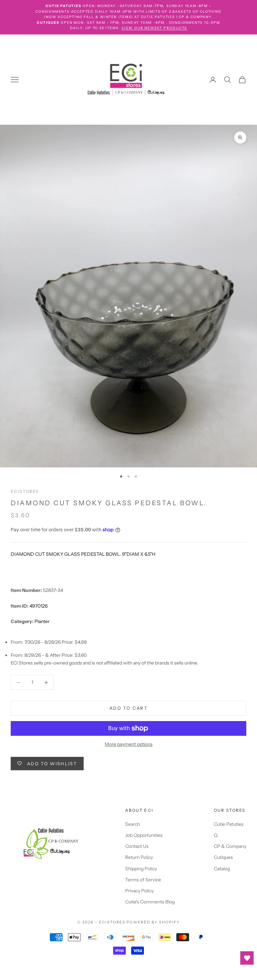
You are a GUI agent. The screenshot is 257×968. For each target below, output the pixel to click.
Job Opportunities (144, 835)
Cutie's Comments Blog (150, 902)
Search (132, 824)
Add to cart (128, 708)
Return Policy (139, 857)
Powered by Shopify (153, 922)
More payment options (129, 744)
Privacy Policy (139, 891)
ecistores (25, 491)
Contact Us (137, 846)
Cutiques (223, 857)
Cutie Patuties (229, 824)
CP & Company (230, 846)
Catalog (222, 869)
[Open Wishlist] (247, 958)
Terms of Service (143, 880)
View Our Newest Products (154, 28)
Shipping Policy (141, 869)
